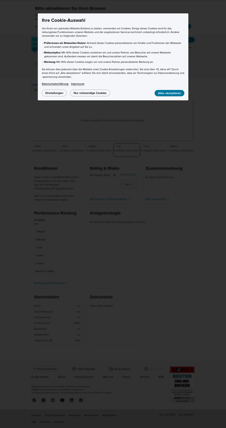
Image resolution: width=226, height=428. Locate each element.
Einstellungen (54, 93)
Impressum (77, 83)
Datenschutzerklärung (55, 83)
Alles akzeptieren (169, 93)
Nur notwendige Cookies (90, 93)
